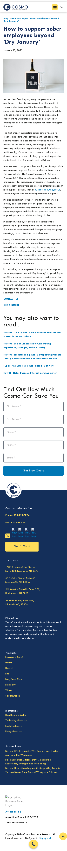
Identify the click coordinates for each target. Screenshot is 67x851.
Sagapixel (45, 838)
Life (7, 674)
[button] (55, 7)
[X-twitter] (7, 535)
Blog (5, 19)
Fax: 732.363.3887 (16, 523)
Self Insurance (12, 696)
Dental (9, 668)
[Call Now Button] (33, 844)
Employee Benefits (15, 657)
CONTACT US (10, 299)
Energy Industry (13, 732)
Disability (10, 685)
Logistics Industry (14, 726)
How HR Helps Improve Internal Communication (30, 373)
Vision (8, 690)
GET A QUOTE (11, 305)
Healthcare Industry (15, 715)
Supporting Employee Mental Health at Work (28, 366)
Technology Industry (16, 721)
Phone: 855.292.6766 (17, 515)
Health (8, 663)
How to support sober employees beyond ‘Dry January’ (32, 35)
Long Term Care (13, 679)
